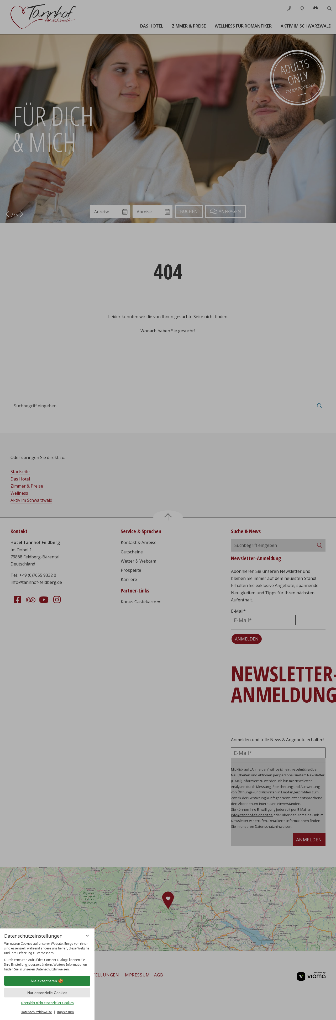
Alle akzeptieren (43, 981)
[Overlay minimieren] (87, 935)
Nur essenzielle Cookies (47, 993)
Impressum (65, 1012)
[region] (47, 956)
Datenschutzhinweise (36, 1012)
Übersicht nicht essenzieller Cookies (47, 1003)
